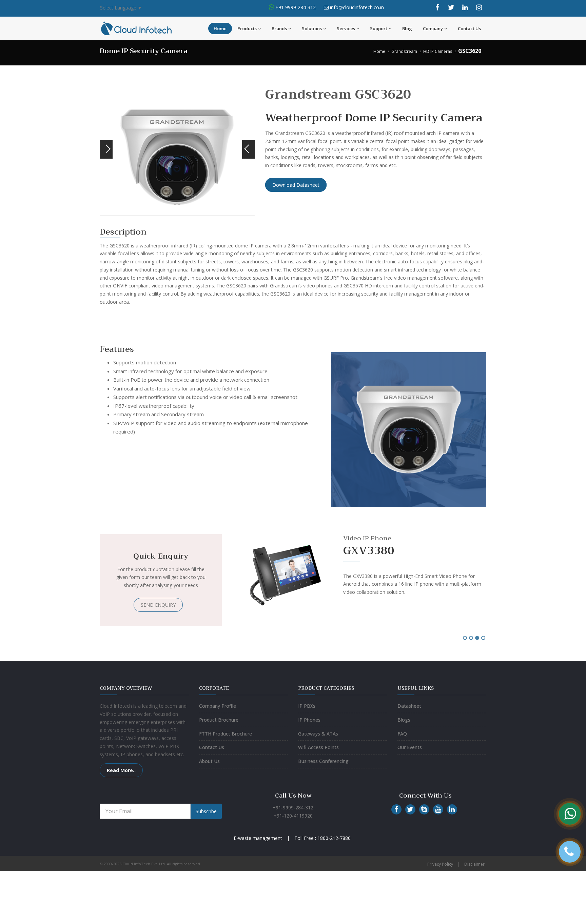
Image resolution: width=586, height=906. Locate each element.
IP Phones (309, 720)
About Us (209, 761)
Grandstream (404, 51)
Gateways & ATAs (318, 733)
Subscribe (206, 811)
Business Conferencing (323, 761)
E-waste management (258, 838)
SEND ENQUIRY (158, 605)
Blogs (403, 720)
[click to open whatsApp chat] (271, 7)
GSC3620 (469, 51)
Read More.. (121, 770)
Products (247, 28)
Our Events (409, 747)
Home (220, 28)
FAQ (402, 733)
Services (346, 28)
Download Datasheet (295, 185)
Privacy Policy (440, 864)
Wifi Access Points (318, 747)
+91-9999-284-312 (293, 807)
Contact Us (469, 28)
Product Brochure (218, 720)
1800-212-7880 (334, 838)
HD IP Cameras (437, 51)
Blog (407, 28)
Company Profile (217, 706)
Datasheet (409, 706)
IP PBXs (306, 706)
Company (433, 28)
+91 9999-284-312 (295, 7)
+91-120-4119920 (293, 815)
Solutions (312, 28)
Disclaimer (474, 864)
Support (378, 28)
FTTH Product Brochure (225, 733)
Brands (279, 28)
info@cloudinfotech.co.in (357, 7)
